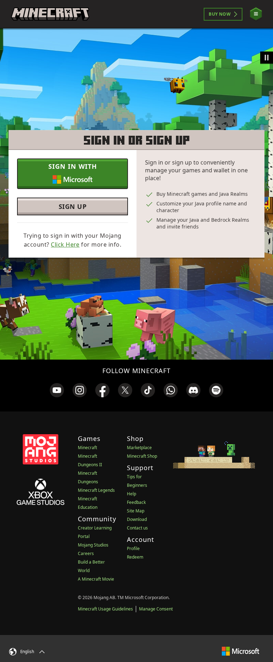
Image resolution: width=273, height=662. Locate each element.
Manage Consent (156, 609)
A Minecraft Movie (96, 579)
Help (131, 494)
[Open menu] (256, 14)
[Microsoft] (240, 650)
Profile (133, 548)
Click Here (65, 244)
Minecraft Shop (142, 456)
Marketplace (139, 448)
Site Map (135, 511)
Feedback (136, 502)
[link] (57, 390)
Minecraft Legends (96, 490)
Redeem (135, 557)
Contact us (137, 528)
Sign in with (72, 166)
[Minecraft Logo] (50, 14)
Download (137, 519)
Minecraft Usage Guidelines (105, 609)
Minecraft (87, 448)
